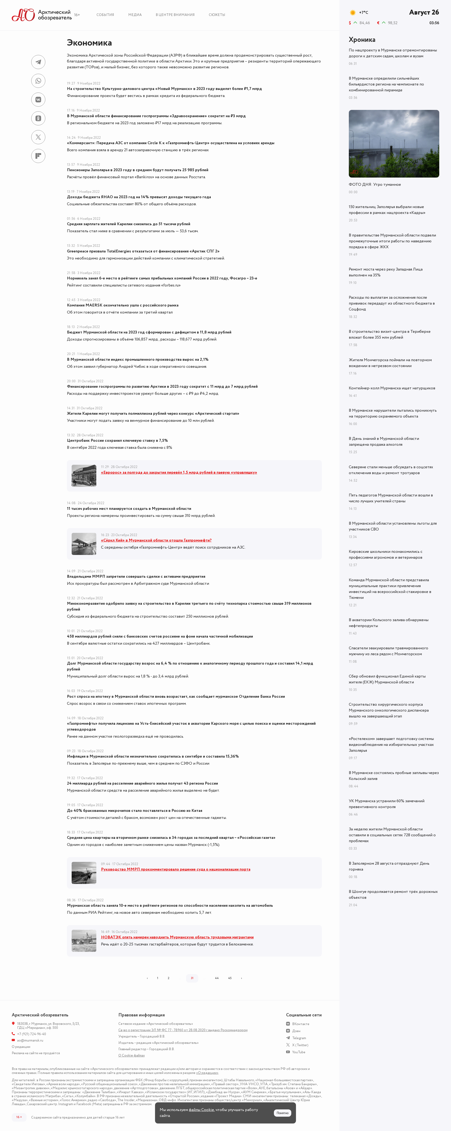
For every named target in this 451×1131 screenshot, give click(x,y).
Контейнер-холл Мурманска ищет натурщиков (392, 388)
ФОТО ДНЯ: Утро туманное (375, 184)
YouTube (298, 1052)
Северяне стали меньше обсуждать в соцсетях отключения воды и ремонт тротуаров (391, 470)
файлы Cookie (201, 1110)
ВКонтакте (300, 1024)
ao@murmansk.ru (30, 1040)
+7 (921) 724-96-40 (31, 1034)
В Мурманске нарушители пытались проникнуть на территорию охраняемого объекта (393, 413)
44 (217, 978)
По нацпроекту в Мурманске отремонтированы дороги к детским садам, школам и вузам (393, 53)
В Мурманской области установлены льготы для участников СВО (393, 526)
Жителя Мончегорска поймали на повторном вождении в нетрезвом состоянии (390, 363)
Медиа (135, 14)
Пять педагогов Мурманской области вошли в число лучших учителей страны (391, 498)
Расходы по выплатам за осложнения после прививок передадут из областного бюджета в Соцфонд (392, 303)
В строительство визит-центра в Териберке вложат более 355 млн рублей (390, 334)
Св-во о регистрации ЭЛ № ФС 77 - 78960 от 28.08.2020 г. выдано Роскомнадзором (183, 1030)
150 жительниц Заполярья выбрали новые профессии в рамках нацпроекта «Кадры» (387, 210)
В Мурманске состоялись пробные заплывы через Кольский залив (394, 776)
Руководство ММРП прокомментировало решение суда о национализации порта (175, 869)
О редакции (21, 1047)
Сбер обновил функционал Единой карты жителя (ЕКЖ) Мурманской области (387, 679)
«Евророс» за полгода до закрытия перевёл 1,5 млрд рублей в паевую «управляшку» (179, 472)
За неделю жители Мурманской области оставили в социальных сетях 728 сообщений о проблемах (392, 835)
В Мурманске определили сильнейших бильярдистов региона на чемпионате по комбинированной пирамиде (386, 84)
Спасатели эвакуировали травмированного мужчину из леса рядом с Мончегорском (388, 651)
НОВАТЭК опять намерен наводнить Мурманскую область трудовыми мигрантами (177, 937)
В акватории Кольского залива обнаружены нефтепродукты (388, 623)
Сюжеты (217, 14)
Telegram (299, 1038)
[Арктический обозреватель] (42, 15)
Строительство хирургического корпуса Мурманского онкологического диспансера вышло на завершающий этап (389, 710)
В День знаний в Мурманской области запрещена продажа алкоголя (384, 441)
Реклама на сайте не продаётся (36, 1053)
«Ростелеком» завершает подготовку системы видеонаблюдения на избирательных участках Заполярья (391, 744)
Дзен (296, 1031)
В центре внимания (175, 14)
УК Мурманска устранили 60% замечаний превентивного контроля (386, 804)
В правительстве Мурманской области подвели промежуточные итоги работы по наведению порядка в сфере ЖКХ (392, 241)
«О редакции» (207, 1072)
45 (230, 978)
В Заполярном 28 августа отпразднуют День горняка (389, 866)
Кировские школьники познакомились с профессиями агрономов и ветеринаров (385, 554)
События (105, 14)
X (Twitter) (300, 1045)
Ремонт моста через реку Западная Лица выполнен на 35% (386, 272)
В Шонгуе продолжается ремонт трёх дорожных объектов (393, 894)
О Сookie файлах (131, 1055)
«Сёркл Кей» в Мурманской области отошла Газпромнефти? (156, 540)
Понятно (282, 1113)
